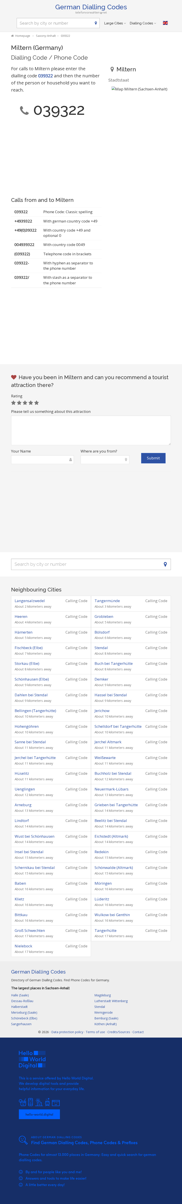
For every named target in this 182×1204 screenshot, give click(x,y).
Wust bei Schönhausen (34, 836)
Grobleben (104, 616)
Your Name (21, 451)
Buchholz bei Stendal (113, 773)
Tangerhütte (106, 930)
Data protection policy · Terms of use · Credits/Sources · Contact (97, 1032)
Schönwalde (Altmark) (114, 867)
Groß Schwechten (30, 930)
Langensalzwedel (30, 600)
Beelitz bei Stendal (111, 820)
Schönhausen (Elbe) (32, 679)
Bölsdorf (102, 632)
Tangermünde (107, 600)
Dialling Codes (141, 23)
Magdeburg (102, 995)
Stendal (101, 647)
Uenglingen (25, 789)
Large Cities (113, 23)
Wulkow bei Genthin (112, 914)
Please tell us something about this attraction (51, 411)
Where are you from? (99, 451)
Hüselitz (22, 773)
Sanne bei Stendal (30, 741)
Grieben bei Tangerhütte (116, 804)
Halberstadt (19, 1007)
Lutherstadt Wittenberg (111, 1001)
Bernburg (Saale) (106, 1018)
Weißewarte (105, 757)
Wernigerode (103, 1012)
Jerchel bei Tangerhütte (35, 757)
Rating (16, 395)
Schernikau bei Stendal (35, 867)
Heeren (21, 616)
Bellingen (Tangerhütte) (35, 710)
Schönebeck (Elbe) (24, 1018)
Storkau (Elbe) (27, 663)
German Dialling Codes (91, 7)
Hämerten (23, 632)
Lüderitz (102, 899)
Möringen (103, 883)
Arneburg (23, 804)
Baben (20, 883)
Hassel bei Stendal (111, 694)
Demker (101, 679)
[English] (165, 23)
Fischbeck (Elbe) (29, 647)
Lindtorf (22, 820)
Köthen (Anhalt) (105, 1024)
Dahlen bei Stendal (31, 694)
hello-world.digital (39, 1114)
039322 (45, 76)
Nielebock (23, 945)
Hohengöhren (27, 726)
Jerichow (102, 710)
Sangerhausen (21, 1024)
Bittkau (21, 914)
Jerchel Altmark (108, 741)
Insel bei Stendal (29, 851)
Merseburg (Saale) (24, 1012)
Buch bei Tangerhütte (114, 663)
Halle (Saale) (20, 995)
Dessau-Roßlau (22, 1001)
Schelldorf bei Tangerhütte (118, 726)
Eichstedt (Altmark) (111, 836)
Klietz (19, 899)
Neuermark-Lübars (112, 789)
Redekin (102, 851)
